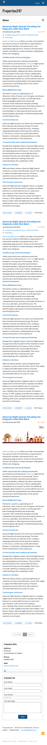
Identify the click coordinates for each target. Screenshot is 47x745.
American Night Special (11, 41)
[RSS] (42, 733)
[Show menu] (42, 3)
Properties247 (12, 10)
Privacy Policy (22, 741)
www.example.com (11, 666)
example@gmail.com (28, 730)
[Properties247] (5, 671)
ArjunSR (16, 35)
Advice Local (7, 741)
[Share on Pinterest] (41, 428)
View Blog (8, 37)
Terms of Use (32, 741)
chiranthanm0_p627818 (11, 32)
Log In (37, 3)
